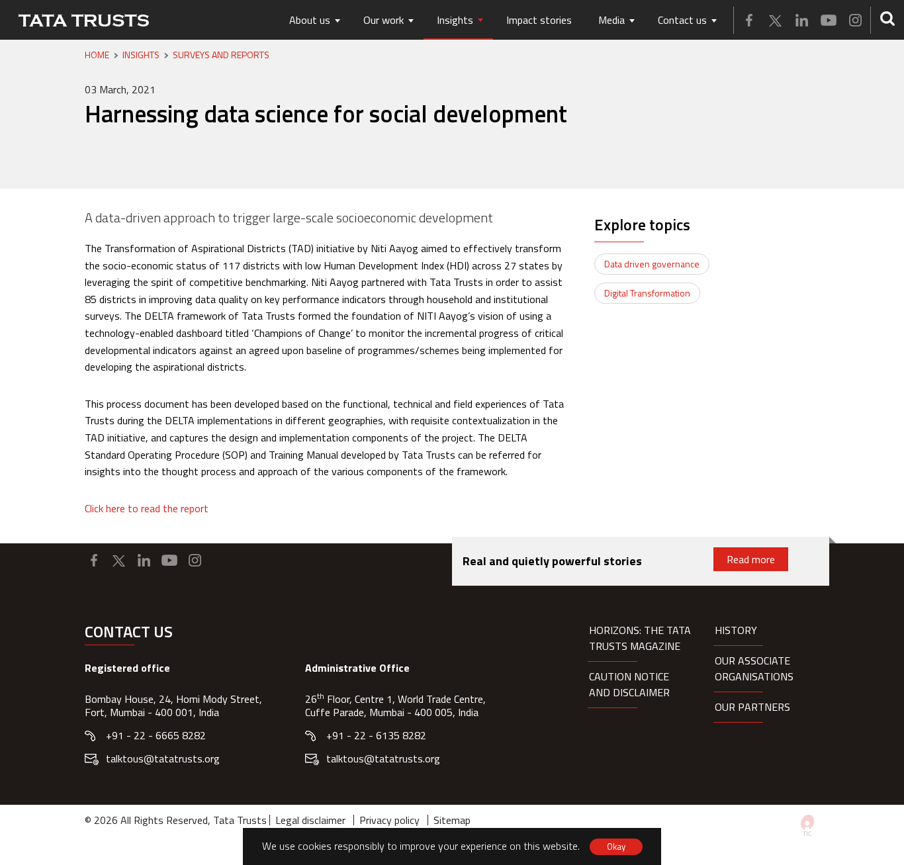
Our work (383, 20)
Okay (616, 846)
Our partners (752, 707)
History (736, 630)
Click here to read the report (146, 508)
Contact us (682, 20)
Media (611, 20)
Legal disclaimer (310, 820)
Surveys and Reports (221, 55)
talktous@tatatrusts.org (163, 758)
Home (97, 55)
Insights (455, 20)
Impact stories (539, 20)
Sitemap (452, 820)
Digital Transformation (647, 293)
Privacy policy (389, 820)
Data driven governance (652, 264)
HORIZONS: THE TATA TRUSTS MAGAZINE (640, 638)
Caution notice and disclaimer (629, 684)
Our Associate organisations (754, 668)
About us (309, 20)
